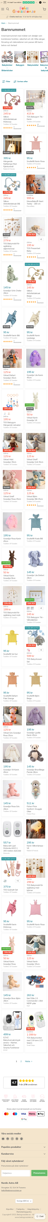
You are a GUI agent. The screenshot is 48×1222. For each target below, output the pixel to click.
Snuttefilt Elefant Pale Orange (10, 697)
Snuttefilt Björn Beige (33, 697)
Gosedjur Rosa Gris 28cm (11, 807)
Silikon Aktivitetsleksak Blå (11, 202)
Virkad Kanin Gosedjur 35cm (33, 962)
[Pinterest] (17, 1139)
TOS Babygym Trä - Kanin (35, 118)
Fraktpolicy (20, 1209)
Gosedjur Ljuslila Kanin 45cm (33, 734)
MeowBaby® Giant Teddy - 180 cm (35, 202)
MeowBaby (30, 206)
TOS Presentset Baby (33, 249)
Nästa (28, 1061)
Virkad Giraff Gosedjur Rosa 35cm (12, 497)
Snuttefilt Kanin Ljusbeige (33, 336)
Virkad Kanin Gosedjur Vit (32, 419)
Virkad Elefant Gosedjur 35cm (9, 376)
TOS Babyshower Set (34, 660)
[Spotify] (21, 1139)
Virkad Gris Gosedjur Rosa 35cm (12, 734)
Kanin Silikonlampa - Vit (35, 847)
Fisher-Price (31, 814)
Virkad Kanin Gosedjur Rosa (9, 962)
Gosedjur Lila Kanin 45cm (35, 376)
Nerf (28, 1006)
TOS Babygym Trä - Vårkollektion (35, 618)
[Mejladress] (3, 1139)
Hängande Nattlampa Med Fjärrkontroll (10, 164)
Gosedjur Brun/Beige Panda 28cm (35, 771)
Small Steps (31, 1045)
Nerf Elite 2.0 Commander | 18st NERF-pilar (35, 1001)
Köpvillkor (10, 1209)
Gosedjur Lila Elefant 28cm (35, 576)
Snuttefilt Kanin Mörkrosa (9, 925)
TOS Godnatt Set (10, 890)
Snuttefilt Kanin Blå (11, 335)
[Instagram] (12, 1139)
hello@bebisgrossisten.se (11, 1190)
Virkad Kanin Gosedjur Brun (9, 576)
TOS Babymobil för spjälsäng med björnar (35, 888)
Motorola (6, 853)
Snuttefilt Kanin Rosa (36, 161)
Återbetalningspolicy (24, 1212)
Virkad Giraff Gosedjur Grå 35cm (35, 460)
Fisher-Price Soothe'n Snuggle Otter (34, 809)
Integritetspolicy (33, 1209)
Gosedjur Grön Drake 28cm (12, 292)
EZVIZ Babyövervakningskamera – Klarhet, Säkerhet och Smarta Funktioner (11, 1042)
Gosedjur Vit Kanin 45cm (11, 771)
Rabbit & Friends (9, 169)
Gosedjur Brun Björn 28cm (11, 999)
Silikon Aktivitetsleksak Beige (33, 293)
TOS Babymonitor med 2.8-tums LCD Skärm (35, 1040)
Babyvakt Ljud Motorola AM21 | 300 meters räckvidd (12, 848)
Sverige (23, 1201)
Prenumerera (39, 1173)
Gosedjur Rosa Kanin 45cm (12, 539)
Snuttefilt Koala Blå (35, 538)
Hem (3, 23)
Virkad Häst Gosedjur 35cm (9, 460)
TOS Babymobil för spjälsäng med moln (11, 613)
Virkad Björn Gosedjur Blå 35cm (35, 497)
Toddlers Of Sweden (10, 124)
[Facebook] (7, 1139)
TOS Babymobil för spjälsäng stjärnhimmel (11, 246)
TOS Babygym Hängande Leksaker (12, 423)
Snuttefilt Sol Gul (10, 654)
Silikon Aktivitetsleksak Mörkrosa (10, 119)
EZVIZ (5, 1050)
